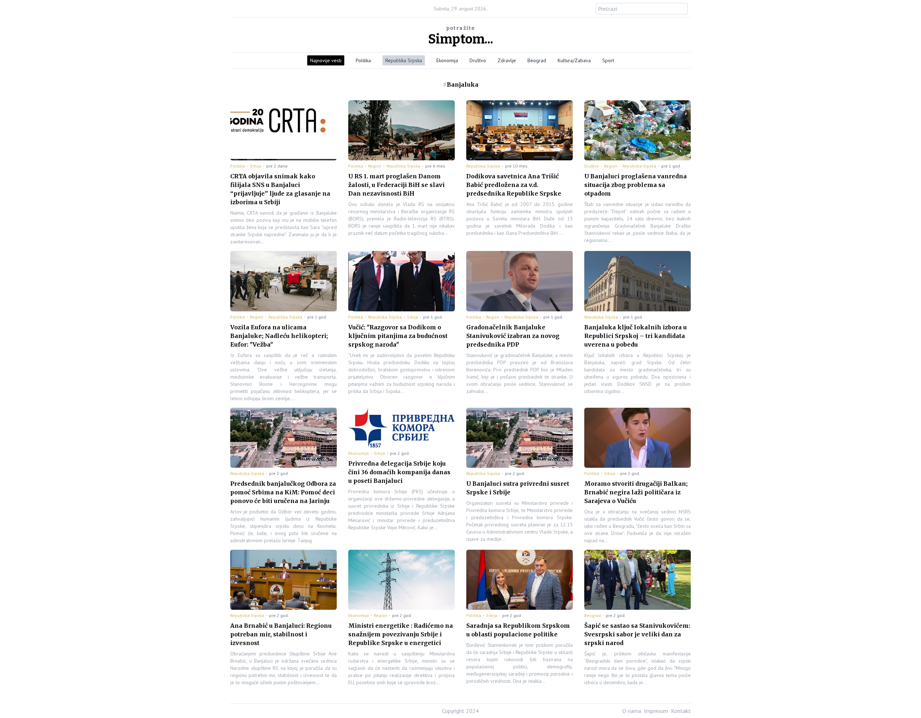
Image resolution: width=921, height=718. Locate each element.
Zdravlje (507, 60)
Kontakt (681, 710)
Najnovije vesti (325, 60)
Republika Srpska (403, 60)
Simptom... (460, 39)
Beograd (536, 60)
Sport (608, 60)
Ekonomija (447, 60)
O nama (631, 710)
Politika (363, 60)
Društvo (477, 60)
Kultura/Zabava (574, 60)
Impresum (656, 710)
